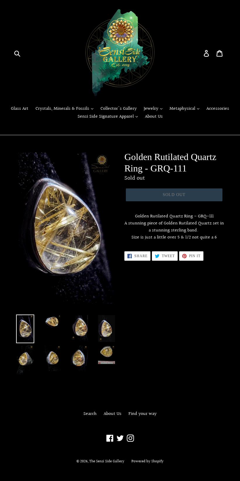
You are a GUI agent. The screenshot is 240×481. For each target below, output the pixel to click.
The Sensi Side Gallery (106, 461)
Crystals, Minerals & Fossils (62, 108)
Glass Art (19, 108)
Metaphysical (182, 108)
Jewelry (152, 108)
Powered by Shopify (147, 461)
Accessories (217, 108)
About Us (154, 116)
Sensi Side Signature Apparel (106, 116)
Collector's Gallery (118, 108)
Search (90, 414)
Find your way (142, 414)
